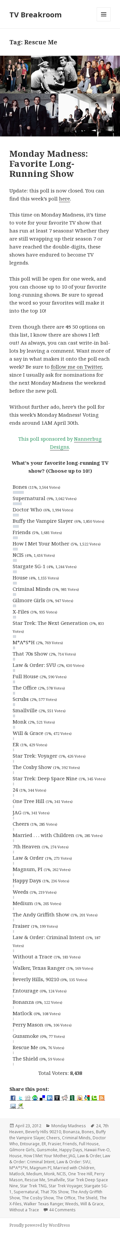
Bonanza (71, 1132)
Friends (70, 1144)
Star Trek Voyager (65, 1186)
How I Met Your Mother (45, 1156)
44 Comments (62, 1210)
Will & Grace (91, 1204)
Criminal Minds (76, 1138)
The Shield (87, 1198)
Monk (49, 1174)
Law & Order (89, 1156)
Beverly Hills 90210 (43, 1132)
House (15, 1156)
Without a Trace (24, 1210)
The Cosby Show (38, 1198)
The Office (65, 1198)
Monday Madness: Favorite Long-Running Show (48, 163)
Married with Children (73, 1168)
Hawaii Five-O (97, 1150)
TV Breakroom (35, 14)
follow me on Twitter (76, 366)
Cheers (53, 1138)
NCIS (61, 1174)
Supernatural (26, 1192)
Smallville (56, 1180)
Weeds (71, 1204)
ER (44, 1144)
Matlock (16, 1174)
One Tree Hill (80, 1174)
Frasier (54, 1144)
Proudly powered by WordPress (39, 1225)
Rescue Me (35, 1180)
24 (98, 1126)
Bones (88, 1132)
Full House (89, 1144)
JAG (72, 1156)
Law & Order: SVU (73, 1162)
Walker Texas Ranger (43, 1204)
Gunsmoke (47, 1150)
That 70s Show (54, 1192)
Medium (34, 1174)
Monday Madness (68, 1126)
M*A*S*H (18, 1168)
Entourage (30, 1144)
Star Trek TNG (33, 1186)
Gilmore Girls (22, 1150)
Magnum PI (40, 1168)
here (64, 198)
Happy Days (70, 1150)
